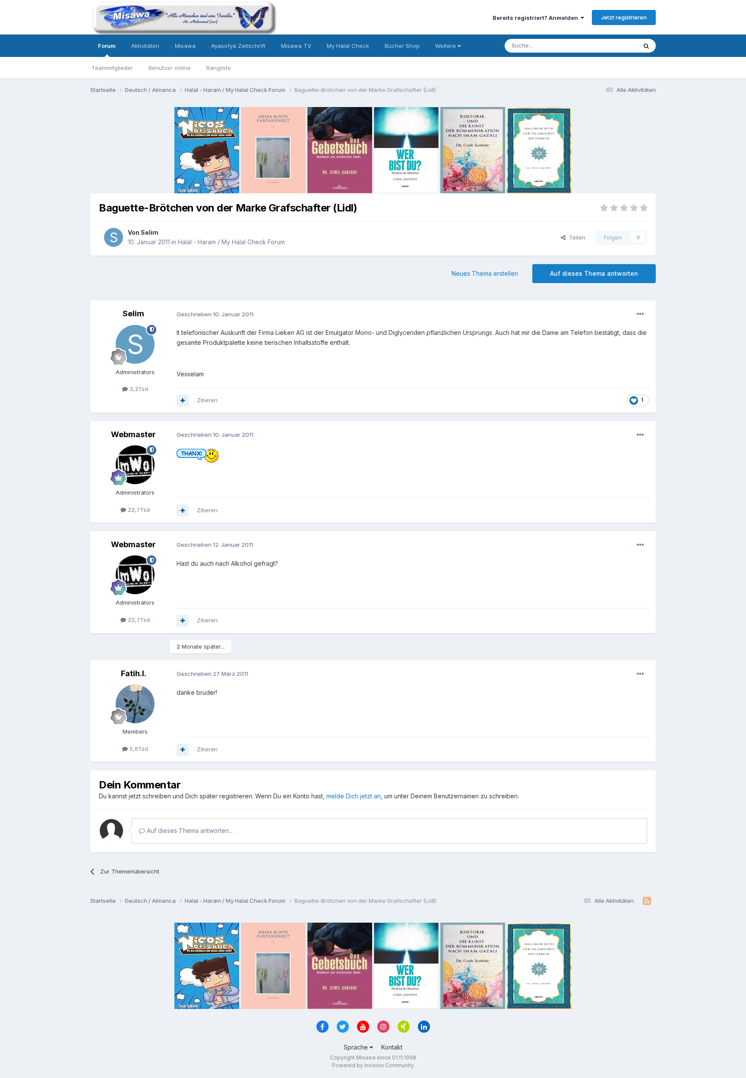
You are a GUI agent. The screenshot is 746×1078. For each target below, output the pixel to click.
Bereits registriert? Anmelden (537, 17)
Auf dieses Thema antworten (594, 273)
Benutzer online (170, 67)
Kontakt (391, 1047)
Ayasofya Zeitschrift (238, 45)
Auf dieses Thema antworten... (189, 830)
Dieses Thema (606, 45)
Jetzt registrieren (624, 17)
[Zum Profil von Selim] (113, 237)
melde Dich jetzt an (353, 796)
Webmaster (133, 434)
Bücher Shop (402, 45)
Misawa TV (296, 45)
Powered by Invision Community (373, 1065)
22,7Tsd (138, 509)
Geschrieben (215, 314)
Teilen (575, 237)
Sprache (357, 1047)
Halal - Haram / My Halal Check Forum (231, 242)
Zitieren (207, 400)
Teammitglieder (112, 67)
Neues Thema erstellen (485, 273)
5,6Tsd (138, 748)
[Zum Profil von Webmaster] (135, 464)
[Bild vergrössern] (197, 455)
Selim (149, 232)
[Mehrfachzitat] (183, 400)
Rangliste (218, 67)
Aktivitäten (145, 45)
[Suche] (646, 46)
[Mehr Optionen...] (640, 314)
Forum (107, 45)
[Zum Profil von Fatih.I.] (135, 703)
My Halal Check (348, 45)
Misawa (185, 45)
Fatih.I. (133, 673)
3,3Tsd (138, 388)
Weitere (446, 45)
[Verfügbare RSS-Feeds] (647, 901)
